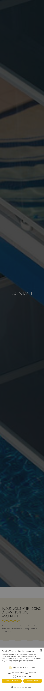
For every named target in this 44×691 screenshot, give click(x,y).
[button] (22, 687)
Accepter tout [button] (12, 681)
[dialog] (22, 669)
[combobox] (41, 650)
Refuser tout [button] (32, 681)
